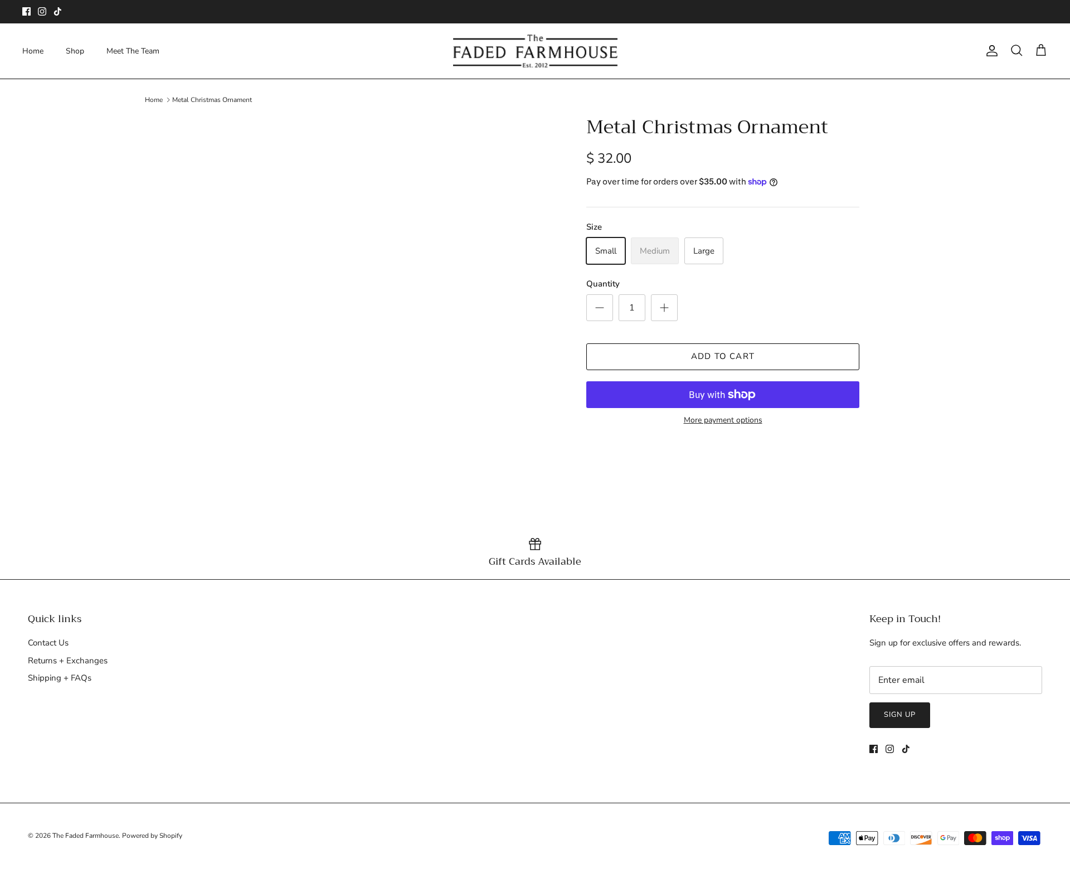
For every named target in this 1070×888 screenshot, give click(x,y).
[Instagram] (42, 11)
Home (32, 51)
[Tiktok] (58, 11)
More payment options (723, 420)
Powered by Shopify (152, 835)
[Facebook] (26, 11)
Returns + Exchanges (68, 660)
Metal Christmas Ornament (212, 99)
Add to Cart (723, 356)
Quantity (603, 283)
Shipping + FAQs (59, 677)
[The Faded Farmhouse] (535, 51)
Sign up (900, 715)
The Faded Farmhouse (85, 835)
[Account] (990, 50)
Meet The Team (132, 51)
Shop (75, 51)
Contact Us (48, 642)
